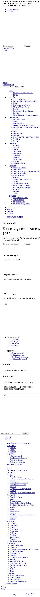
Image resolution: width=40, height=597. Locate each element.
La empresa (15, 340)
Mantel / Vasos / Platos (21, 107)
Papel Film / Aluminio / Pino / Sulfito (26, 137)
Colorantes (17, 170)
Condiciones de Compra (18, 458)
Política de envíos (17, 355)
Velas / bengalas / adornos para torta (25, 115)
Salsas (15, 193)
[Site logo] (16, 44)
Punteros (16, 189)
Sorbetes (16, 113)
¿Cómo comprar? (17, 353)
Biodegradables (18, 123)
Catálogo (14, 342)
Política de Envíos (16, 460)
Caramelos (17, 147)
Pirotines (16, 109)
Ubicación (15, 343)
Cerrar (3, 589)
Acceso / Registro (11, 583)
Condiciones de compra (19, 357)
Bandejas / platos (19, 119)
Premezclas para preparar (22, 187)
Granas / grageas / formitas (22, 179)
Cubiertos (16, 135)
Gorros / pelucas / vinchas (22, 105)
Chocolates (17, 151)
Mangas (16, 181)
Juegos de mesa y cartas (21, 204)
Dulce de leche (18, 175)
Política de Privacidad (19, 359)
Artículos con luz (19, 99)
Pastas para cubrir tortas (21, 185)
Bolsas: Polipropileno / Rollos (23, 125)
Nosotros (13, 448)
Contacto (14, 345)
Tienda (12, 450)
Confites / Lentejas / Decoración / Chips (24, 549)
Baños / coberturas (19, 168)
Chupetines (17, 153)
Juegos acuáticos (19, 202)
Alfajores (16, 145)
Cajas (15, 131)
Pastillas (16, 161)
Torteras (16, 141)
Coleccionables (18, 200)
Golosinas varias (19, 163)
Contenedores (18, 133)
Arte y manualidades (20, 198)
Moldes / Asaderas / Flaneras (23, 93)
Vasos (15, 121)
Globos (15, 103)
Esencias (16, 177)
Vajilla (15, 95)
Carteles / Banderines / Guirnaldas (25, 101)
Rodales (16, 191)
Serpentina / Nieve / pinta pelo (23, 111)
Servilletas (16, 139)
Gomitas (16, 157)
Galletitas (16, 155)
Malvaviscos (17, 159)
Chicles (15, 149)
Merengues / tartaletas (20, 183)
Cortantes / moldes (19, 173)
